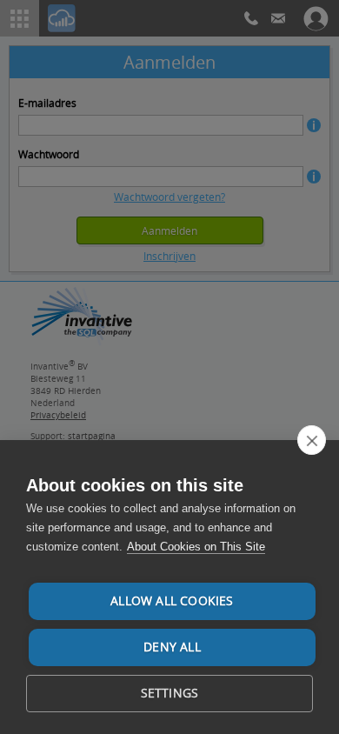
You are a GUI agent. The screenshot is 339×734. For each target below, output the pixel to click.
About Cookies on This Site (196, 546)
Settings (170, 693)
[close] (311, 440)
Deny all (172, 647)
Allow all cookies (171, 601)
